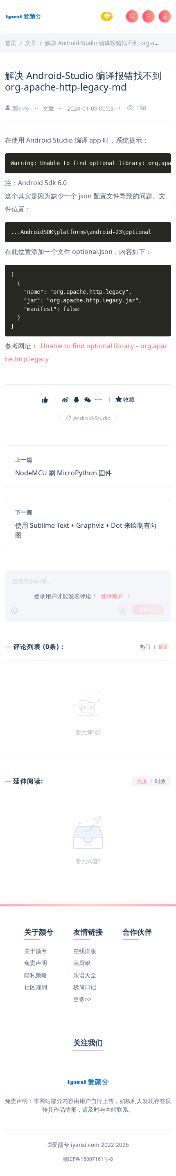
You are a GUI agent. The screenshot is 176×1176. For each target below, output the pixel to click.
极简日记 (84, 987)
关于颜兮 (35, 951)
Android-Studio (91, 418)
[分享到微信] (88, 399)
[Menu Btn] (148, 16)
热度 (142, 781)
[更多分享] (99, 399)
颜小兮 (20, 108)
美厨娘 (81, 963)
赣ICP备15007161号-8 (88, 1159)
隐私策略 (35, 975)
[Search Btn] (132, 16)
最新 (163, 647)
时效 (160, 781)
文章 (48, 108)
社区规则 (35, 987)
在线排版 (84, 951)
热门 (145, 647)
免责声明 (35, 963)
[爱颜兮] (23, 16)
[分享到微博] (66, 399)
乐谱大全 (84, 975)
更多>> (82, 999)
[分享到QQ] (77, 399)
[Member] (106, 16)
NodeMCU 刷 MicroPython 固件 (63, 472)
